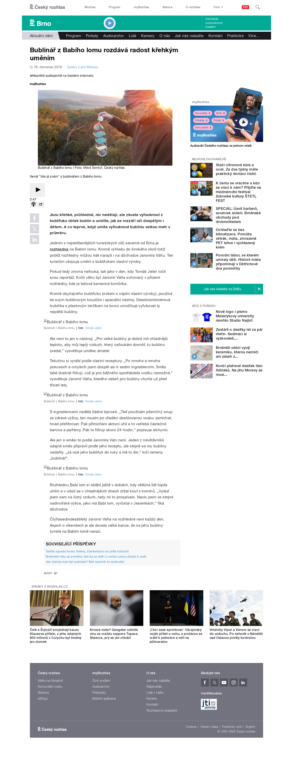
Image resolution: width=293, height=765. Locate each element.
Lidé (132, 35)
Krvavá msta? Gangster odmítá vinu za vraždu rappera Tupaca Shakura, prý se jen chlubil (114, 634)
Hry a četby (201, 113)
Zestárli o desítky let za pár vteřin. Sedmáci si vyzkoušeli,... (239, 333)
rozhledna (59, 249)
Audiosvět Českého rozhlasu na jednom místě (221, 145)
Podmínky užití (232, 726)
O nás (164, 35)
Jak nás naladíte (189, 35)
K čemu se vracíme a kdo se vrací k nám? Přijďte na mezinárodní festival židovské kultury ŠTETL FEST (238, 192)
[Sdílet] (40, 204)
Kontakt (215, 35)
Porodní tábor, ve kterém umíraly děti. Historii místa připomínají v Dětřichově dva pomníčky (238, 261)
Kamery (210, 27)
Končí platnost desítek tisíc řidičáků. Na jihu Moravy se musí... (239, 370)
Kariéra (151, 698)
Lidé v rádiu (155, 692)
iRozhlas (90, 7)
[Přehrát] (37, 190)
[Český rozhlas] (47, 7)
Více (254, 35)
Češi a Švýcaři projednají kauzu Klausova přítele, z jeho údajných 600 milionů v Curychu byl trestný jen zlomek (56, 636)
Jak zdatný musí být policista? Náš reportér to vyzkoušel (85, 561)
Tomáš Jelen (93, 328)
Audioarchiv (214, 23)
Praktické (235, 35)
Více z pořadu (204, 306)
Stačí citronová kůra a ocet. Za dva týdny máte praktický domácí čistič (237, 169)
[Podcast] (33, 204)
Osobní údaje (209, 726)
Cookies (191, 726)
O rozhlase (193, 7)
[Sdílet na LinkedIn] (34, 239)
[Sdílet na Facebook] (34, 218)
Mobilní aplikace (104, 698)
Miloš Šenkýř (92, 168)
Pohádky (200, 120)
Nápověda (154, 686)
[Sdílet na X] (34, 228)
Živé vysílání (201, 127)
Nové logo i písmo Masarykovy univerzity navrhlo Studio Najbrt (235, 315)
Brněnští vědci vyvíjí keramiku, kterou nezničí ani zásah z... (237, 352)
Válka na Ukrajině (50, 681)
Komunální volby (50, 686)
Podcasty (99, 692)
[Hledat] (257, 7)
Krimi (219, 113)
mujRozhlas (141, 7)
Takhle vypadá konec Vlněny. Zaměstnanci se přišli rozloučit (87, 551)
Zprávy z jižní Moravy (82, 67)
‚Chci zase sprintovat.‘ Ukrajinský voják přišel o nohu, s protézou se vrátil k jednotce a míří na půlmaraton (176, 636)
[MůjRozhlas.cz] (38, 84)
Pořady (92, 35)
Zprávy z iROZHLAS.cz (49, 586)
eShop (42, 698)
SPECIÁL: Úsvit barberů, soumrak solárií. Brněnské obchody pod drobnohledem (238, 215)
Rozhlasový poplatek (161, 710)
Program (114, 7)
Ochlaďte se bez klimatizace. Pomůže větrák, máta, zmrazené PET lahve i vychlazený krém (236, 238)
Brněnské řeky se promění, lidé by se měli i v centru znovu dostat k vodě (96, 556)
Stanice (167, 7)
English (250, 726)
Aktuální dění (41, 35)
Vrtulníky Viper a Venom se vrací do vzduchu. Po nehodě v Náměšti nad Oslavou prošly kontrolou (236, 634)
